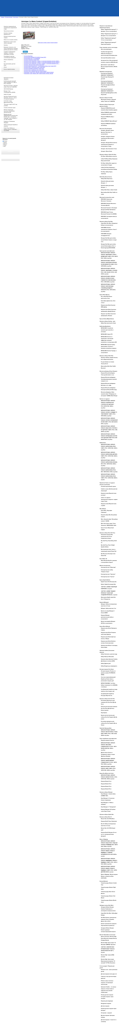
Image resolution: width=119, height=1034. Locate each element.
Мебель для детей (106, 1028)
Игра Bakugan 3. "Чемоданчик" (108, 806)
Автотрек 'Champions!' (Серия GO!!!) (31, 59)
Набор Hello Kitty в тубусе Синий (109, 189)
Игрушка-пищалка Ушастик (107, 740)
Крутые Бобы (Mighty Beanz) (107, 318)
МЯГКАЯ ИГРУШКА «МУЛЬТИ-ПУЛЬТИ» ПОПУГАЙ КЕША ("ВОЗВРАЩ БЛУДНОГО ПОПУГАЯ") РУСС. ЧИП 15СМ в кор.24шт (108, 288)
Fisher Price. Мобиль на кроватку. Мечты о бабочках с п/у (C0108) (10, 129)
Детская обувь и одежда (26, 1028)
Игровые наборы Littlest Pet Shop (108, 154)
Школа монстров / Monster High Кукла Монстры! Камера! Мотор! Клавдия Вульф (109, 938)
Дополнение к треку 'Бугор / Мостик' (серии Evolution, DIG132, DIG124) (109, 66)
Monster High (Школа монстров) (107, 934)
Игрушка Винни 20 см (106, 783)
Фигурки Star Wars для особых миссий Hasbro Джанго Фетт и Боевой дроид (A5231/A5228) (108, 246)
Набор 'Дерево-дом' (106, 663)
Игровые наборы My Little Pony (107, 532)
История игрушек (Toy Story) (107, 669)
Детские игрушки (105, 1006)
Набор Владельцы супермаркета (109, 666)
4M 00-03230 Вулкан (8, 88)
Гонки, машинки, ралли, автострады (108, 47)
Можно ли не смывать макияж (10, 39)
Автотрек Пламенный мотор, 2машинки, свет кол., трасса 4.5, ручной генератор (10, 98)
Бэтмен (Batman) (104, 881)
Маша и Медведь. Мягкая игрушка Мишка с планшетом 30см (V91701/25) (109, 876)
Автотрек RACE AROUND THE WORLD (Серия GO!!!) (35, 57)
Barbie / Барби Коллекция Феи (108, 584)
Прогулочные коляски (9, 31)
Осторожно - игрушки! (106, 1012)
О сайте (9, 1028)
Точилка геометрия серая (9, 107)
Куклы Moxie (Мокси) (105, 626)
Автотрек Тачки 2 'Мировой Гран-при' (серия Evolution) (35, 71)
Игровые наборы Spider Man (107, 814)
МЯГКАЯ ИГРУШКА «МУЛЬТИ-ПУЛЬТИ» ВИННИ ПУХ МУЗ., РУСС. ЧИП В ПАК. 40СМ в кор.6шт (109, 777)
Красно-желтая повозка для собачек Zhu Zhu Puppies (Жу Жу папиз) (109, 717)
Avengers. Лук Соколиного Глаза (109, 148)
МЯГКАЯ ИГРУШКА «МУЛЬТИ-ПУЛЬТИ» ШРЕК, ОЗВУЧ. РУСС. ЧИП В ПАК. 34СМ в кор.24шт (108, 768)
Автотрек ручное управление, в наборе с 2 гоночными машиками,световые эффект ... (42, 61)
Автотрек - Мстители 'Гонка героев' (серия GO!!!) (34, 64)
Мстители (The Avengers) (106, 128)
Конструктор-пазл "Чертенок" (108, 574)
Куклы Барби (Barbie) (105, 579)
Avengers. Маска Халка (106, 151)
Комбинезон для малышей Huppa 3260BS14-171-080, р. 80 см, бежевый (10, 82)
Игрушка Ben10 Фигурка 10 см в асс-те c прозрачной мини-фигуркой (108, 834)
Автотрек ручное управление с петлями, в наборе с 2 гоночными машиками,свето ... (42, 63)
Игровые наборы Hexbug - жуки (107, 321)
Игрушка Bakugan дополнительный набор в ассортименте (107, 617)
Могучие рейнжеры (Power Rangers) (108, 371)
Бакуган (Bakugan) (104, 602)
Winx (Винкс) (103, 508)
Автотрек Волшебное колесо (108, 57)
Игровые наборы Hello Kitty (106, 355)
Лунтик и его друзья (104, 398)
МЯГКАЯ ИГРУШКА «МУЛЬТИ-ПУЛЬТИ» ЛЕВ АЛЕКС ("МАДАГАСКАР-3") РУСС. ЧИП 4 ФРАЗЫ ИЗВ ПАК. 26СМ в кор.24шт (109, 746)
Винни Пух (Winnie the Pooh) (106, 773)
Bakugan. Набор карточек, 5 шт (108, 608)
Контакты (113, 1028)
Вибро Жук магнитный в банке (108, 323)
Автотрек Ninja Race (28, 56)
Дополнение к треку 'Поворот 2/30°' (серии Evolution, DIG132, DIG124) (38, 73)
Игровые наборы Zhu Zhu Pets (107, 698)
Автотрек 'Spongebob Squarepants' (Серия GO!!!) (34, 68)
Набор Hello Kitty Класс (106, 178)
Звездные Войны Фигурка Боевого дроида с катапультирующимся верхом (108, 929)
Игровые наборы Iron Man (106, 97)
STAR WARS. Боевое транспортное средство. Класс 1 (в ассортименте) (109, 229)
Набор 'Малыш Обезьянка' (107, 656)
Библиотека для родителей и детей (53, 1028)
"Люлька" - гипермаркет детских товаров (30, 1025)
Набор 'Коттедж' (7, 94)
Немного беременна (8, 59)
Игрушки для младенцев (107, 1000)
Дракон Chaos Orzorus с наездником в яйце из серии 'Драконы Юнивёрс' (108, 754)
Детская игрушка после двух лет (109, 973)
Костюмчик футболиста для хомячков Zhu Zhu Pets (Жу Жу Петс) (108, 702)
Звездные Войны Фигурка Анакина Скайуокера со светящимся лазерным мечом (108, 909)
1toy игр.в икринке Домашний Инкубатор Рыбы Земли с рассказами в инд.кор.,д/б (108, 679)
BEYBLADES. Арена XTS (106, 334)
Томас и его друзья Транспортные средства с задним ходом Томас (109, 499)
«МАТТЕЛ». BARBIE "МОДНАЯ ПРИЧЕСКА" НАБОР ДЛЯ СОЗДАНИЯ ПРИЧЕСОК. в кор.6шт (109, 593)
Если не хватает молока (9, 69)
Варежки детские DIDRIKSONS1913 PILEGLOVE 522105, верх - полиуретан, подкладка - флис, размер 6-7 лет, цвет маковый (11, 117)
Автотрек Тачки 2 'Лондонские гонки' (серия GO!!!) (34, 67)
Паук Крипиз (104, 712)
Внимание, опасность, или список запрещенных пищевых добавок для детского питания (11, 48)
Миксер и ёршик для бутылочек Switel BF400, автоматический (9, 111)
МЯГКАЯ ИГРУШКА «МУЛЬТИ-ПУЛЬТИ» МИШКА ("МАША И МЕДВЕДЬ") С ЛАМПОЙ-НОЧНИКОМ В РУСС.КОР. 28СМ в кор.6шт (109, 852)
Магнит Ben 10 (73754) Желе (108, 818)
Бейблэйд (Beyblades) (105, 326)
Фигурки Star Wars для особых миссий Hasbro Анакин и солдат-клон (109, 239)
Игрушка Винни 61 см (106, 781)
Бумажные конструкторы (106, 71)
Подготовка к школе (99, 1028)
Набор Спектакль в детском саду (109, 654)
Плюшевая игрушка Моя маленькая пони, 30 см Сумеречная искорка (107, 536)
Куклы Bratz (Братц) (104, 294)
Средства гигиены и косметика (73, 1028)
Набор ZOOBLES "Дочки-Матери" (109, 121)
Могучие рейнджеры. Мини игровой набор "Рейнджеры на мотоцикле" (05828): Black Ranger (109, 394)
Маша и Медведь (104, 839)
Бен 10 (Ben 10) (103, 558)
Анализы (6, 45)
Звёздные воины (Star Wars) (106, 905)
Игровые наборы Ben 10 (106, 816)
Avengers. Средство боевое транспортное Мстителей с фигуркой (108, 138)
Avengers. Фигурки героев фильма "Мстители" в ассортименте (107, 132)
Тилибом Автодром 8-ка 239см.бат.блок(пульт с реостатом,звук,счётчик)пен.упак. (109, 53)
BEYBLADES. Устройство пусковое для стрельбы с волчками (107, 329)
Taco (5, 61)
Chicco (5, 67)
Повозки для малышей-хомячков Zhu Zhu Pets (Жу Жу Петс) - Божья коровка (109, 708)
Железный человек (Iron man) (107, 197)
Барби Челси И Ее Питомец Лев (108, 581)
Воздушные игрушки (106, 1003)
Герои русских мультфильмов (107, 250)
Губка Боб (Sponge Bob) (105, 728)
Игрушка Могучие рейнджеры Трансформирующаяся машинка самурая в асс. (109, 379)
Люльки (12, 1028)
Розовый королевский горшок (108, 486)
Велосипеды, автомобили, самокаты (38, 1028)
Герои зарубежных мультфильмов (108, 738)
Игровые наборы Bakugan (106, 792)
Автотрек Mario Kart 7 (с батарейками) (32, 58)
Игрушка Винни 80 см (106, 788)
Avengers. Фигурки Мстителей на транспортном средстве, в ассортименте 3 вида (109, 144)
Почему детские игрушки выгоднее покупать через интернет (107, 996)
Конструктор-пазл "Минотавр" (108, 567)
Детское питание (91, 1028)
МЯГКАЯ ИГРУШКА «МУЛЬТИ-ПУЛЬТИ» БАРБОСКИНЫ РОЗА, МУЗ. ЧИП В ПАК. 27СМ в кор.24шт (109, 470)
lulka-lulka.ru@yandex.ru (56, 1025)
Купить (25, 51)
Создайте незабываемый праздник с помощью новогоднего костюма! (9, 53)
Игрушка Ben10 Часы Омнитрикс (109, 821)
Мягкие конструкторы (105, 565)
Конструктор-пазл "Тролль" (108, 576)
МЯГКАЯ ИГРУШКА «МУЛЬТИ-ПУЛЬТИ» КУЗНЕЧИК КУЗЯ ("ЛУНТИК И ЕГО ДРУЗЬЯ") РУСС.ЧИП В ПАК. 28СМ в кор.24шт (108, 404)
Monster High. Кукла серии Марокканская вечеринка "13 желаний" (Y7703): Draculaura (108, 961)
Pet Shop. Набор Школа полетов (109, 156)
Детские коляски (17, 1028)
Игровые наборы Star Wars (106, 221)
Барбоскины (103, 442)
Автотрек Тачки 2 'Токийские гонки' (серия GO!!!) (34, 69)
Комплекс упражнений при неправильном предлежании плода (10, 27)
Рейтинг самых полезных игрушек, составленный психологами (107, 982)
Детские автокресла (84, 1028)
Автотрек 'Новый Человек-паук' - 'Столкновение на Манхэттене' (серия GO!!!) (40, 66)
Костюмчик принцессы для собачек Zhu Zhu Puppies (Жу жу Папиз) (109, 723)
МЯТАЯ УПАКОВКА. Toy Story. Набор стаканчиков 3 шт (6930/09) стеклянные (109, 685)
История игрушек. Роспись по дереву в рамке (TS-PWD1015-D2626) (108, 672)
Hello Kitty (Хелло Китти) (106, 176)
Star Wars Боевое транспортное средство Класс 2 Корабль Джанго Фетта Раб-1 (108, 919)
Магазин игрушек (63, 1028)
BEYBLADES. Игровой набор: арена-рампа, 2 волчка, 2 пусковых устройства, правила (108, 346)
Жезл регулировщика (106, 49)
